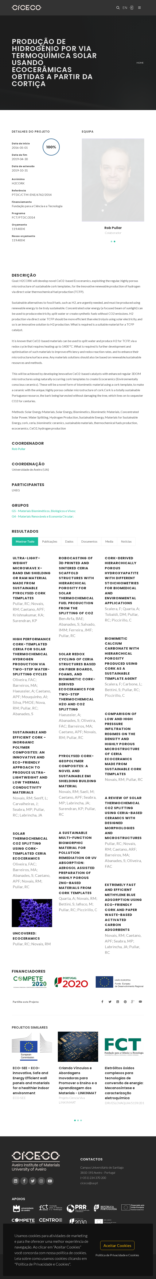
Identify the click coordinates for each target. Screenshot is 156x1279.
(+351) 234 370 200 (93, 1177)
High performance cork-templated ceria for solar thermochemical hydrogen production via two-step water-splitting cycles (32, 656)
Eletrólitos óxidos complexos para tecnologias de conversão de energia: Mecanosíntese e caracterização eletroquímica (78, 1083)
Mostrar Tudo (25, 541)
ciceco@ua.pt (89, 1183)
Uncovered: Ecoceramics (26, 936)
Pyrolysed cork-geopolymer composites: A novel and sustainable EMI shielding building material (77, 771)
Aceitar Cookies (117, 1245)
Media (109, 541)
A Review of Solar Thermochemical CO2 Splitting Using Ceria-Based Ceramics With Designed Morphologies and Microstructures (123, 818)
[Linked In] (15, 1181)
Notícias (126, 541)
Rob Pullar (18, 449)
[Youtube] (50, 1181)
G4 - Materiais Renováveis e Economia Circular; (43, 516)
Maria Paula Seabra (113, 228)
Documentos (89, 541)
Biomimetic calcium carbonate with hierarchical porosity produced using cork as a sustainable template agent (122, 658)
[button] (111, 241)
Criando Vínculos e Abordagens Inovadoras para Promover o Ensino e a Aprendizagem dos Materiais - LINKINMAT (32, 1080)
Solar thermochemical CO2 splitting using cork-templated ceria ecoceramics (30, 846)
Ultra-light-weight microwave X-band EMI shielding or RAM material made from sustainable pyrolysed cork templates (32, 578)
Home (140, 62)
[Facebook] (24, 1181)
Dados (69, 541)
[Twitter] (33, 1181)
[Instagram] (41, 1181)
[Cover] (32, 913)
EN (124, 7)
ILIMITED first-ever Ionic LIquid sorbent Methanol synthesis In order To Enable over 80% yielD (124, 1078)
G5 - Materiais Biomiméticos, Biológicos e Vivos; (44, 511)
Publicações (49, 541)
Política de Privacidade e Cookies (117, 1255)
